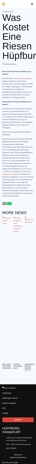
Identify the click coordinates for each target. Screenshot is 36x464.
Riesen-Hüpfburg (19, 78)
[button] (32, 4)
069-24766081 (11, 448)
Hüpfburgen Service (10, 398)
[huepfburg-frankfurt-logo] (3, 4)
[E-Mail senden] (4, 203)
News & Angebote (9, 403)
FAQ (4, 408)
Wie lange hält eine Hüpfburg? (7, 366)
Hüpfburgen (6, 393)
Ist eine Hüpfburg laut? (18, 366)
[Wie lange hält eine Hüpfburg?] (6, 289)
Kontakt (5, 413)
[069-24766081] (4, 448)
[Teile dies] (9, 203)
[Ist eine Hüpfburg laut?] (18, 289)
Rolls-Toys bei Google (10, 462)
